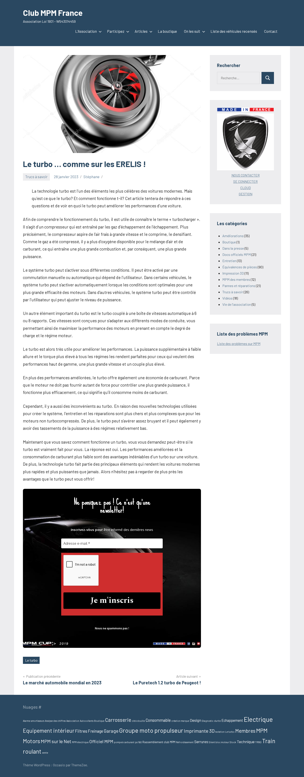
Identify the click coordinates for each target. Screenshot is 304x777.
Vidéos (227, 298)
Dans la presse (233, 248)
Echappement (232, 720)
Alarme (26, 720)
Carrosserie (118, 720)
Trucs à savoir (36, 176)
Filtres (81, 731)
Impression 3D (233, 273)
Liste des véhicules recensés (234, 31)
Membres (245, 731)
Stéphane (91, 176)
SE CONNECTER (245, 181)
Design (195, 720)
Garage (111, 731)
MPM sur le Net (56, 741)
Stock (233, 742)
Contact (271, 31)
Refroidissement (185, 742)
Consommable (158, 720)
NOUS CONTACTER (245, 175)
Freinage (95, 731)
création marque (180, 720)
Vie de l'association (236, 304)
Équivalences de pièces (239, 267)
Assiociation (72, 720)
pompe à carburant (124, 742)
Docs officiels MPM (236, 254)
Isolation (220, 731)
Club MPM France (53, 12)
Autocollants (86, 720)
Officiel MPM (101, 741)
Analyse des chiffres (55, 720)
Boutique (229, 242)
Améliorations (232, 236)
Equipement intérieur (48, 730)
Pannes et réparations (238, 285)
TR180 (258, 742)
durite (217, 720)
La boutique (167, 31)
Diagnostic (207, 720)
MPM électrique (80, 742)
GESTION (245, 194)
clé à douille (138, 720)
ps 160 (138, 742)
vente (45, 752)
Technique (246, 741)
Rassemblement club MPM (158, 742)
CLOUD (245, 188)
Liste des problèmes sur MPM (238, 343)
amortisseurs (37, 720)
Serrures (201, 742)
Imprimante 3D (199, 731)
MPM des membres (236, 279)
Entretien (229, 261)
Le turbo (31, 660)
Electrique (258, 719)
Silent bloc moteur (219, 742)
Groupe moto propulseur (151, 730)
